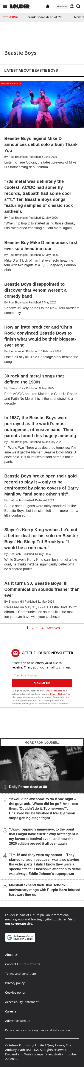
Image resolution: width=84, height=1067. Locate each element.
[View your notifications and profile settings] (47, 6)
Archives (53, 628)
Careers (10, 1011)
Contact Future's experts (22, 964)
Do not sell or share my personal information (37, 1030)
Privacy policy (15, 983)
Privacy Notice (57, 693)
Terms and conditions (21, 974)
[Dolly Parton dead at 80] (42, 769)
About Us (11, 955)
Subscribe (62, 6)
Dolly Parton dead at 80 (28, 787)
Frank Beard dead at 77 (45, 17)
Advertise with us (17, 1021)
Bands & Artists (11, 83)
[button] (5, 6)
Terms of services (53, 690)
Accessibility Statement (22, 1002)
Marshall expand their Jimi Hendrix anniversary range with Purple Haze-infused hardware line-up (44, 889)
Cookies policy (15, 992)
